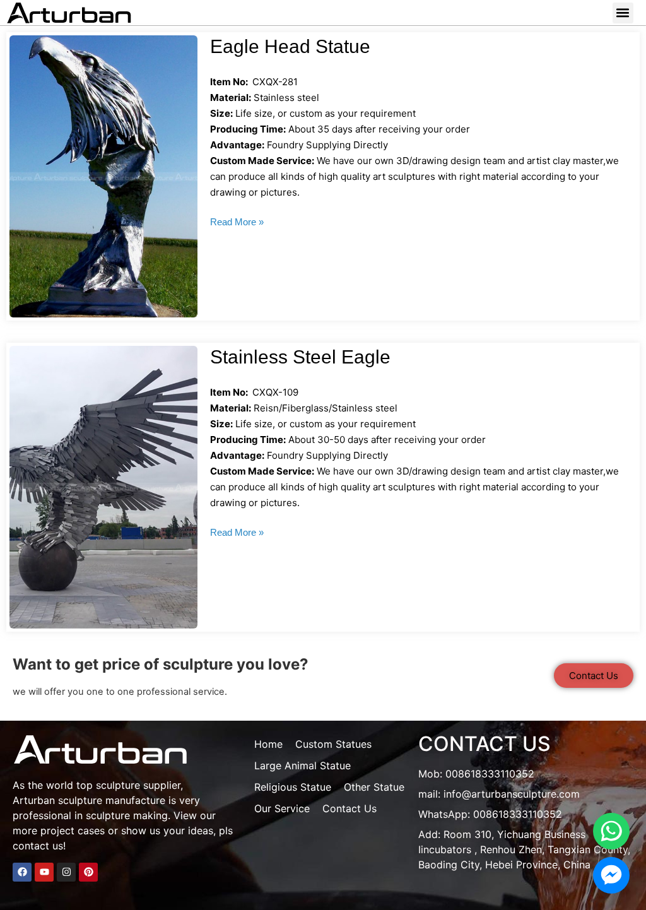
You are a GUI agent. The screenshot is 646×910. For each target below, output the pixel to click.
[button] (623, 13)
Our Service (282, 808)
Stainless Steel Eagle (300, 356)
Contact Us (349, 808)
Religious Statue (292, 787)
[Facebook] (22, 872)
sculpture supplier (138, 785)
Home (268, 744)
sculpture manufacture (111, 800)
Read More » (237, 221)
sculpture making (127, 815)
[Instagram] (66, 872)
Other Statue (374, 787)
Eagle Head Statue (290, 46)
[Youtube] (44, 872)
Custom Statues (333, 744)
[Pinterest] (88, 872)
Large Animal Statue (302, 765)
